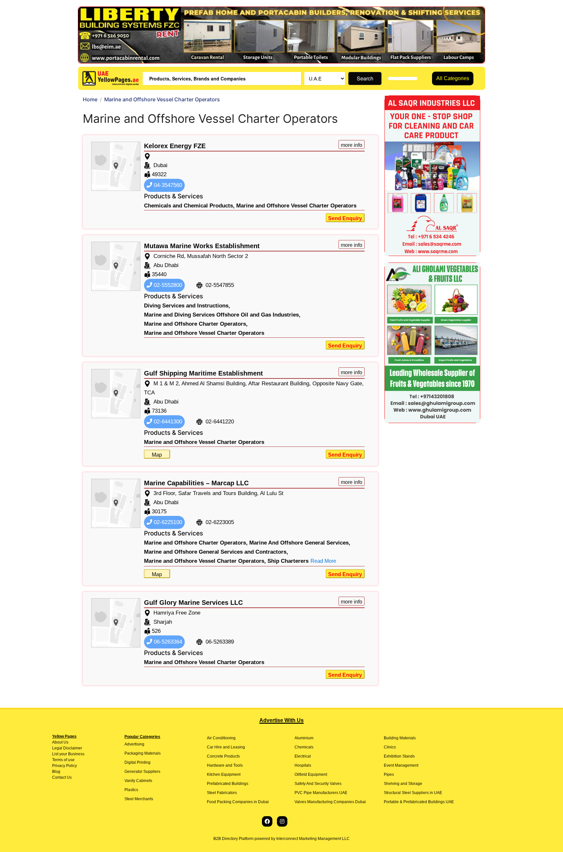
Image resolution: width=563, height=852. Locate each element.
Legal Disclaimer (67, 748)
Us (65, 742)
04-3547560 (167, 185)
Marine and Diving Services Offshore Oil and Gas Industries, (222, 315)
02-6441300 (167, 422)
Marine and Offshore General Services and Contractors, (216, 552)
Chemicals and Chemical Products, (189, 206)
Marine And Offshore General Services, (299, 543)
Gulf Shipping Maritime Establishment (203, 373)
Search (365, 78)
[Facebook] (267, 821)
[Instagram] (282, 821)
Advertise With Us (281, 720)
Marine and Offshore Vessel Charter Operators (296, 206)
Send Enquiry (345, 218)
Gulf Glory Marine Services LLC (193, 602)
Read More (323, 561)
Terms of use (63, 760)
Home (90, 99)
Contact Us (62, 777)
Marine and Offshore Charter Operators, (196, 324)
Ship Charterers (288, 561)
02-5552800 (167, 285)
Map (157, 455)
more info (351, 145)
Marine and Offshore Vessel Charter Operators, (205, 561)
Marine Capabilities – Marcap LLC (196, 483)
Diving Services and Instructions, (187, 306)
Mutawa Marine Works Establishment (202, 245)
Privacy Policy (64, 765)
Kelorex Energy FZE (175, 145)
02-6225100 (167, 522)
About (57, 742)
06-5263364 (167, 642)
